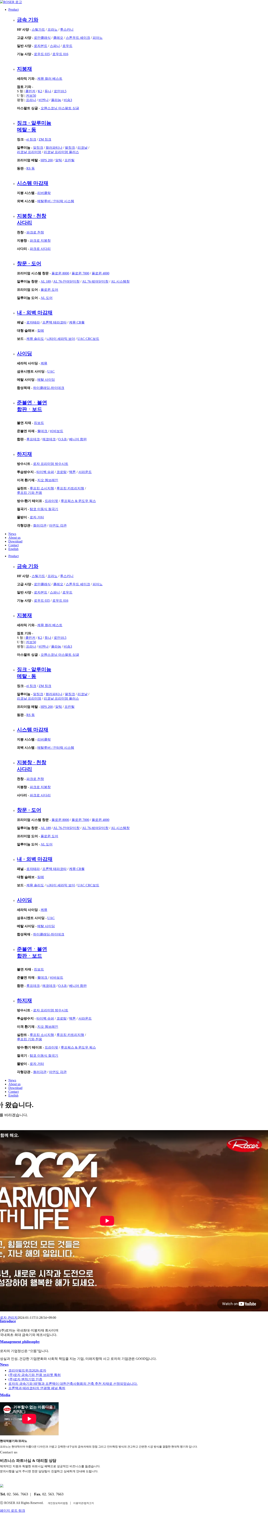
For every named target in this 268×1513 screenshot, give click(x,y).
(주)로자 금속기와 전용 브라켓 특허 (34, 1375)
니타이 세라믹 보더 (60, 338)
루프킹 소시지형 (42, 488)
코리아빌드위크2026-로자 (27, 1370)
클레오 (58, 37)
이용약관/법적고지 (83, 1503)
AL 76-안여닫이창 (66, 281)
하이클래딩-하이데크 (48, 388)
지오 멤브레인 (47, 480)
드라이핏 (51, 501)
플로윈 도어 (49, 289)
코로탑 (62, 472)
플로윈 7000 (80, 273)
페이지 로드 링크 (12, 1510)
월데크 (42, 431)
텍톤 (72, 472)
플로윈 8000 (60, 273)
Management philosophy (20, 1342)
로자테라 (33, 322)
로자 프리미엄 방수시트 (50, 464)
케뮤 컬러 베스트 (49, 78)
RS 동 (30, 168)
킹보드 (39, 423)
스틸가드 (38, 29)
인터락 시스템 (63, 201)
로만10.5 (60, 91)
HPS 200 (47, 160)
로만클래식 (42, 37)
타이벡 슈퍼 (45, 472)
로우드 (67, 46)
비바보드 (56, 431)
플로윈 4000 (100, 273)
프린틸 (69, 160)
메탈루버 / (45, 201)
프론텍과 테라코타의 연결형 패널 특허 (36, 1388)
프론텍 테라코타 (54, 322)
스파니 (55, 46)
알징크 (38, 147)
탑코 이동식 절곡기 (44, 509)
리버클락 (44, 193)
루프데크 (33, 439)
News (4, 1364)
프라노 (53, 29)
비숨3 (68, 100)
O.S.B (62, 439)
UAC (51, 371)
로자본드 (40, 46)
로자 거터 (37, 517)
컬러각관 (39, 525)
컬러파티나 (54, 147)
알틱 (58, 160)
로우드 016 (60, 54)
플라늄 (56, 100)
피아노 (98, 37)
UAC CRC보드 (88, 338)
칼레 (40, 330)
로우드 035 (42, 54)
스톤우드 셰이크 (78, 37)
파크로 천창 (35, 232)
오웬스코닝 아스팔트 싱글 (60, 108)
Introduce (8, 1321)
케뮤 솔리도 (35, 338)
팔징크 (70, 147)
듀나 (48, 91)
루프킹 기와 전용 (29, 492)
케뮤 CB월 (77, 322)
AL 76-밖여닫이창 (95, 281)
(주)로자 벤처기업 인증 (25, 1379)
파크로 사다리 (40, 248)
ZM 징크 (45, 139)
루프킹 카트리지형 (70, 488)
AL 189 (46, 281)
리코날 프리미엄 (29, 152)
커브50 (31, 95)
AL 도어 (47, 298)
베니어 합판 (78, 439)
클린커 (30, 91)
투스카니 (66, 29)
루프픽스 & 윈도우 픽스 (78, 501)
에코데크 (49, 439)
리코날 (82, 147)
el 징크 (31, 139)
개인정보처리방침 (58, 1503)
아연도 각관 (58, 525)
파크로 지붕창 (40, 240)
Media (5, 1395)
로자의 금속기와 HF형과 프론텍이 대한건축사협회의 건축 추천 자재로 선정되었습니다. (73, 1383)
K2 (40, 91)
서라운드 (85, 472)
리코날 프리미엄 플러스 (61, 152)
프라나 (31, 100)
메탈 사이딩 (46, 379)
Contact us (8, 1452)
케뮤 (44, 363)
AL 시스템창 (120, 281)
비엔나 (44, 100)
